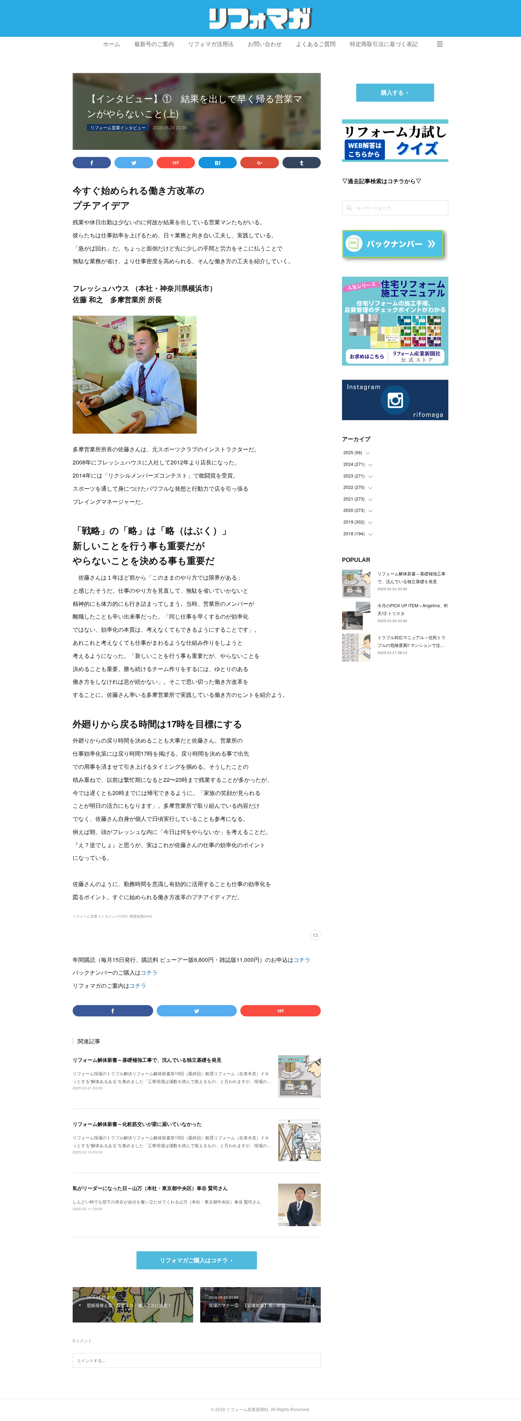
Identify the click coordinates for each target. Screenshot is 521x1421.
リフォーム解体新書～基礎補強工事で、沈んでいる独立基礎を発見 (147, 1059)
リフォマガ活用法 (211, 44)
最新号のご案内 (154, 44)
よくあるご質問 (316, 44)
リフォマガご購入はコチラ (194, 1260)
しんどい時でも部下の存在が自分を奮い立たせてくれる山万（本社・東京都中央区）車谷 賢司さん (167, 1202)
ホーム (111, 44)
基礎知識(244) (140, 916)
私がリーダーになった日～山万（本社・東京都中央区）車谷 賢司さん (150, 1187)
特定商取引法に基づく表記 (384, 44)
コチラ (301, 959)
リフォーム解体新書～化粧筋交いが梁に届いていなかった (137, 1123)
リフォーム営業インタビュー (118, 127)
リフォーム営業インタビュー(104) (100, 916)
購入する (392, 92)
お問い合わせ (265, 44)
